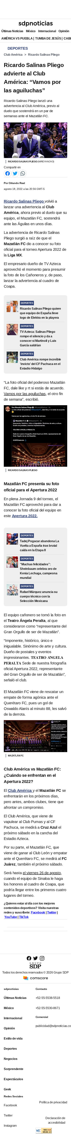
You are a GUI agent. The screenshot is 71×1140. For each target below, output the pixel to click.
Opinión (64, 31)
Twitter (51, 912)
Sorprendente (13, 1069)
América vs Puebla (17, 38)
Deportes (10, 1048)
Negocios (10, 1058)
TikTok (24, 917)
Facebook (38, 912)
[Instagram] (42, 958)
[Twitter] (15, 173)
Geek (7, 1089)
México (31, 31)
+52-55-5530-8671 (48, 1008)
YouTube (10, 917)
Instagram (10, 1125)
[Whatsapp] (23, 173)
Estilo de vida (13, 1038)
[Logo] (36, 23)
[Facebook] (7, 173)
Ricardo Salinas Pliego (44, 54)
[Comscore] (35, 977)
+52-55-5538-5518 (48, 997)
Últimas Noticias (12, 31)
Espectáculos (13, 1079)
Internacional (47, 31)
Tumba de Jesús (48, 38)
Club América (13, 54)
